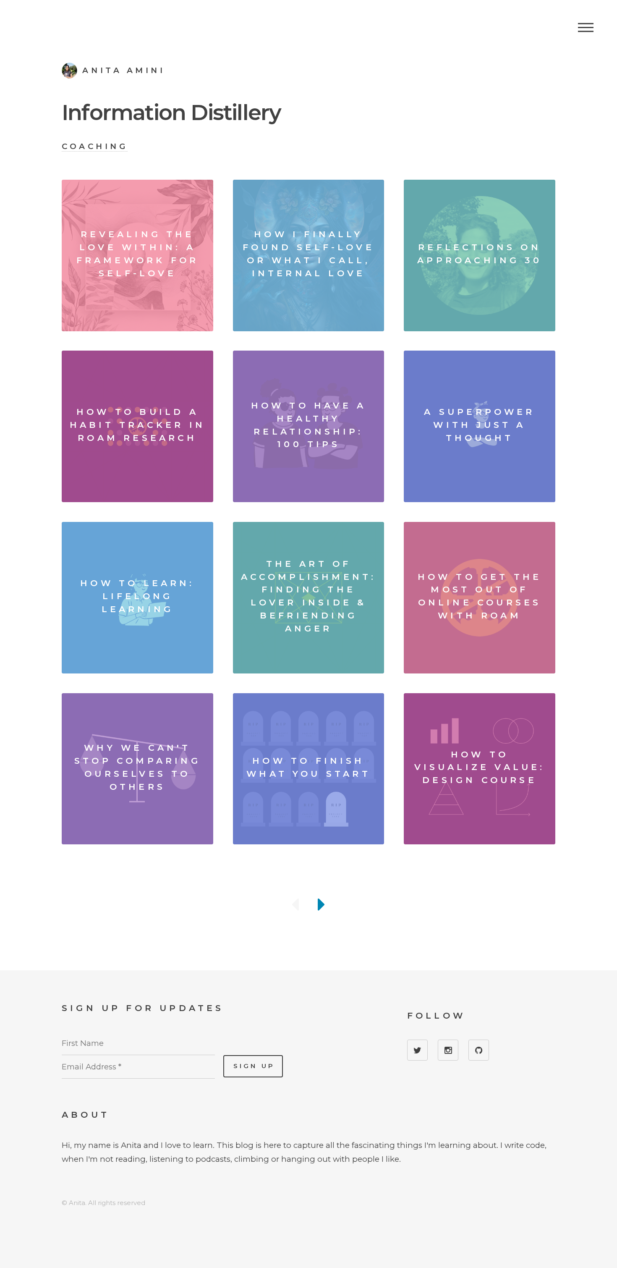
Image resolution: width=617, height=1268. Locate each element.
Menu (585, 27)
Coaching (95, 146)
